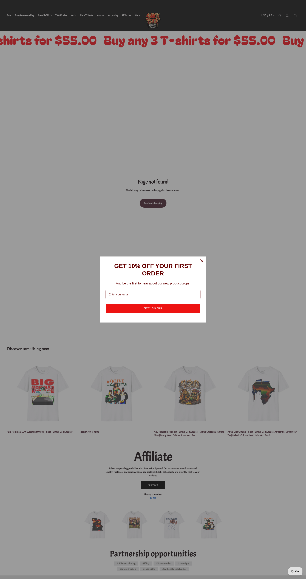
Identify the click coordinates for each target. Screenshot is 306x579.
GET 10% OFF (153, 308)
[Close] (202, 260)
